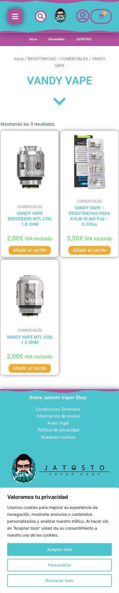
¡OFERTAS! (84, 39)
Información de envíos (58, 416)
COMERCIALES (74, 58)
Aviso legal (58, 423)
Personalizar (59, 564)
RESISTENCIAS (41, 58)
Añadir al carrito (30, 250)
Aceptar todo (59, 549)
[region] (59, 540)
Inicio (33, 39)
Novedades (57, 39)
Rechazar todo (59, 580)
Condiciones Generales (58, 409)
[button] (41, 16)
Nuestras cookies (58, 437)
